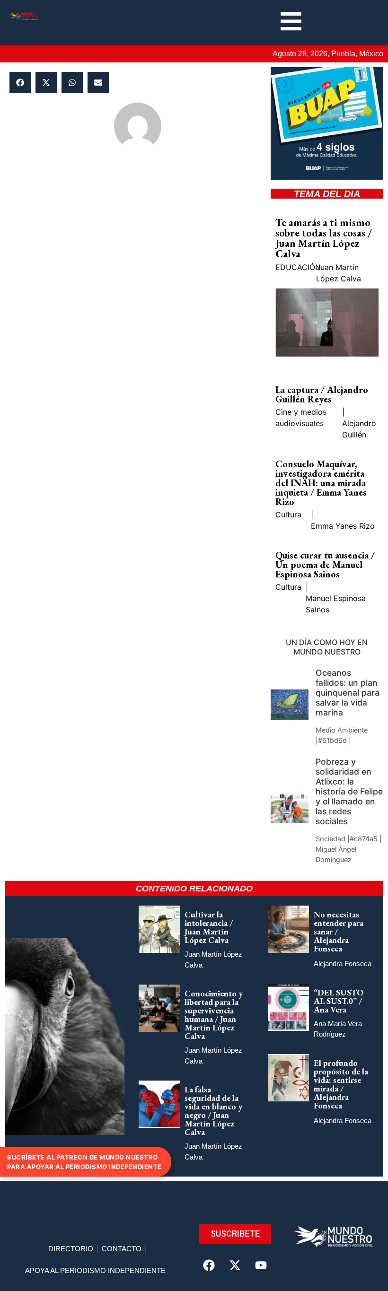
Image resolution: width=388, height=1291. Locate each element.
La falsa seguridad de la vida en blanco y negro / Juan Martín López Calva (213, 1110)
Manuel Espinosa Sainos (336, 603)
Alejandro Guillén (359, 429)
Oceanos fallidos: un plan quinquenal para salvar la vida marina (347, 692)
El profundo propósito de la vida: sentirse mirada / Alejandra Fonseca (341, 1084)
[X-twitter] (235, 1265)
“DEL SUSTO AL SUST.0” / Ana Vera (338, 1001)
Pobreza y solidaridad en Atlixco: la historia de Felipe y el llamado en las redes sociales (349, 792)
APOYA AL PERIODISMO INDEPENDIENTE (95, 1270)
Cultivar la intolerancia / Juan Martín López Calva (209, 927)
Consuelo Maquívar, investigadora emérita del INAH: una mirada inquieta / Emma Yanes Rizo (321, 483)
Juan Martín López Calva (338, 272)
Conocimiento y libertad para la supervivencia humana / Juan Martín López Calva (214, 1014)
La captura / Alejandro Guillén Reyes (321, 394)
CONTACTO (121, 1249)
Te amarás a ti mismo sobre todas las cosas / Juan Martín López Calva (323, 238)
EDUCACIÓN (298, 267)
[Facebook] (209, 1265)
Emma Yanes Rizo (343, 526)
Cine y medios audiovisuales (300, 417)
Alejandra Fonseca (342, 964)
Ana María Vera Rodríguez (338, 1029)
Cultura (288, 514)
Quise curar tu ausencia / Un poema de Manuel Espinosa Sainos (325, 564)
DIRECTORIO (70, 1249)
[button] (20, 82)
